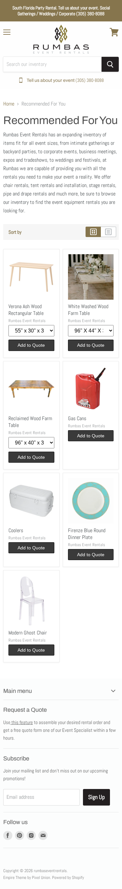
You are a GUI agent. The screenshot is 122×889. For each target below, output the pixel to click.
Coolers (15, 530)
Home (8, 104)
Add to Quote (31, 345)
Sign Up (96, 797)
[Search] (110, 64)
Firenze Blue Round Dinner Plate (86, 534)
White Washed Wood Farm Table (88, 310)
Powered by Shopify (68, 877)
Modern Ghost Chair (27, 632)
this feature (21, 722)
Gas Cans (77, 418)
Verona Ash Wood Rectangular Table (26, 310)
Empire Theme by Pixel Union (26, 877)
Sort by (14, 232)
